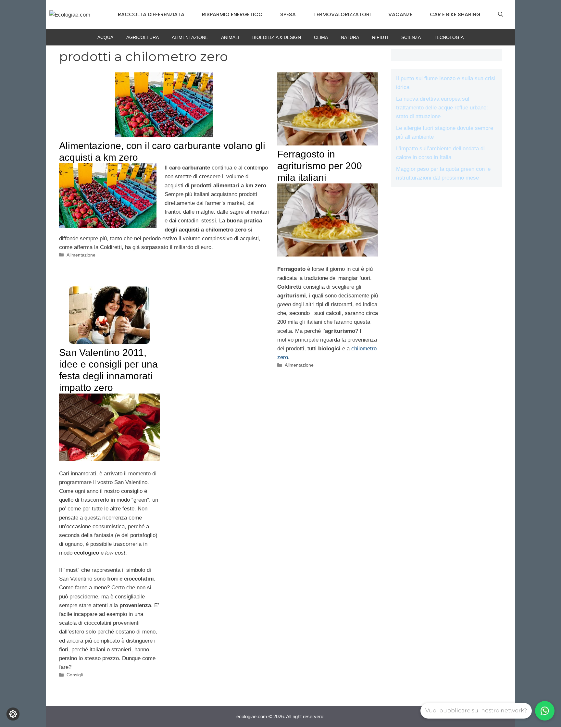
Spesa (288, 14)
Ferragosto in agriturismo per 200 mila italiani (319, 166)
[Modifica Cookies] (12, 714)
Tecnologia (449, 37)
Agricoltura (142, 37)
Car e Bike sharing (455, 14)
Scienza (411, 37)
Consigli (75, 674)
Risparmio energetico (232, 14)
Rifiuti (380, 37)
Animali (230, 37)
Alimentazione (190, 37)
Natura (350, 37)
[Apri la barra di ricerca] (500, 14)
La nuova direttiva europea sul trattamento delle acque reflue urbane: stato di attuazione (442, 107)
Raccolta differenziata (151, 14)
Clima (321, 37)
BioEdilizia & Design (276, 37)
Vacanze (400, 14)
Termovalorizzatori (342, 14)
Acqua (105, 37)
